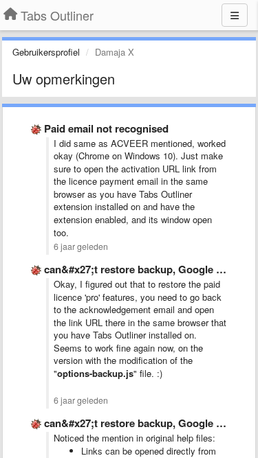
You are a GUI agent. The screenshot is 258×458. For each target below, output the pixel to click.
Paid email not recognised (106, 128)
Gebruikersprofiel (46, 51)
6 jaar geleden (81, 246)
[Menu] (235, 15)
